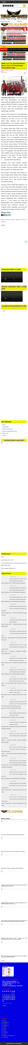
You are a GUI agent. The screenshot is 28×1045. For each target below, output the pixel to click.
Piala (23, 219)
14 (10, 996)
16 (14, 996)
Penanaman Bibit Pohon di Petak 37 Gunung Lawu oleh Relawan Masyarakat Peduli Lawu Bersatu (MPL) (14, 939)
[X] (2, 215)
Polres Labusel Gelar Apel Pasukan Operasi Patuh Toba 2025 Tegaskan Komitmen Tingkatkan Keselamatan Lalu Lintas (14, 921)
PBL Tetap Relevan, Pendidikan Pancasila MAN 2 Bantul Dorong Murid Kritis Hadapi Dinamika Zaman (14, 633)
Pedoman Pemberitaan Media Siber (9, 431)
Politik (4, 1028)
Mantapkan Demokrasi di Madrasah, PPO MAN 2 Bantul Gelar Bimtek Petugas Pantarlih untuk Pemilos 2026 (14, 608)
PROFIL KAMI (5, 433)
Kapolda (20, 219)
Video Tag (4, 435)
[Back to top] (24, 1040)
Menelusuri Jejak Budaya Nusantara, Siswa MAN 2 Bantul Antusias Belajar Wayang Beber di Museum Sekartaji (14, 735)
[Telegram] (10, 215)
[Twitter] (6, 6)
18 (5, 998)
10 (3, 996)
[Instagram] (10, 6)
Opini (4, 1034)
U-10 (26, 219)
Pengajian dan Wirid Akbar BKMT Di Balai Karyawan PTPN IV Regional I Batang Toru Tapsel (14, 885)
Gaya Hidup (7, 219)
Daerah (4, 1026)
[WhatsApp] (6, 215)
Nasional (5, 1023)
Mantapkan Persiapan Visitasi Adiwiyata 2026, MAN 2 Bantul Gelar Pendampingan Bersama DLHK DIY (14, 774)
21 (10, 998)
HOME (3, 424)
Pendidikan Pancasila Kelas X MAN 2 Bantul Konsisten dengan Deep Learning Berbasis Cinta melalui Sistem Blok (14, 647)
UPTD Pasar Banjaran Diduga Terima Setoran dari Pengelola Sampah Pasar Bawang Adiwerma (14, 956)
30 (14, 999)
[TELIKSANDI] (14, 14)
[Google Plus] (8, 6)
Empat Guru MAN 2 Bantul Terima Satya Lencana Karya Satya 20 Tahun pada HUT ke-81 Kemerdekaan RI (14, 799)
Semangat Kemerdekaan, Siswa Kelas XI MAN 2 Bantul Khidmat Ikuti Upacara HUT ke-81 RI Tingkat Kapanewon (14, 785)
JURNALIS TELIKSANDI (7, 429)
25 (5, 999)
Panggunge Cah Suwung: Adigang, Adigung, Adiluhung (12, 868)
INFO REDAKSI (5, 427)
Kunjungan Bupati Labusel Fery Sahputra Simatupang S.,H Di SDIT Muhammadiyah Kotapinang (14, 903)
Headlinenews (6, 1022)
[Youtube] (12, 6)
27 (9, 999)
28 (10, 999)
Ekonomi (5, 1031)
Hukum (4, 1029)
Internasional (6, 1025)
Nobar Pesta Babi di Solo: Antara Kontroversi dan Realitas (13, 851)
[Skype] (8, 215)
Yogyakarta (3, 221)
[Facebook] (3, 6)
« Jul (3, 1005)
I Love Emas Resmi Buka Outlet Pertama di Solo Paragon (12, 834)
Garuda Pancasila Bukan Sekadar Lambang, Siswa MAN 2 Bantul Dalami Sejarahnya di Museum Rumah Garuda (14, 749)
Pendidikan (12, 219)
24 (3, 999)
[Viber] (4, 215)
